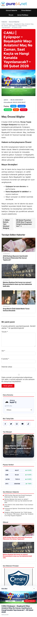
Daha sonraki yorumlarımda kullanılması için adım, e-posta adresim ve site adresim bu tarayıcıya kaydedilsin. (18, 379)
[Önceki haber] (26, 438)
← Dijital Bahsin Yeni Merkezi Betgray (6, 224)
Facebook (21, 106)
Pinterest (23, 109)
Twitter (13, 106)
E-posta (5, 359)
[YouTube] (22, 424)
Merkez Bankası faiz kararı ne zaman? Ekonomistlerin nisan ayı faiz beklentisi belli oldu (18, 500)
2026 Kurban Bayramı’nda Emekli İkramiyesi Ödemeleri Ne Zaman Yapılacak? (18, 496)
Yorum (5, 332)
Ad (3, 351)
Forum (11, 15)
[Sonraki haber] (30, 438)
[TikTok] (28, 424)
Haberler (4, 22)
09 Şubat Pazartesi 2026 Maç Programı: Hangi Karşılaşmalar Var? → (24, 223)
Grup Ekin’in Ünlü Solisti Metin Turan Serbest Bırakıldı (18, 505)
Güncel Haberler (11, 10)
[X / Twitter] (11, 424)
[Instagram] (16, 424)
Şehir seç (8, 406)
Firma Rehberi (26, 10)
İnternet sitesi (7, 367)
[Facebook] (5, 424)
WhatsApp (8, 109)
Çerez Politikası (22, 15)
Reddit (16, 109)
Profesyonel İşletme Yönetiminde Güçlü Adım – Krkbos (18, 509)
